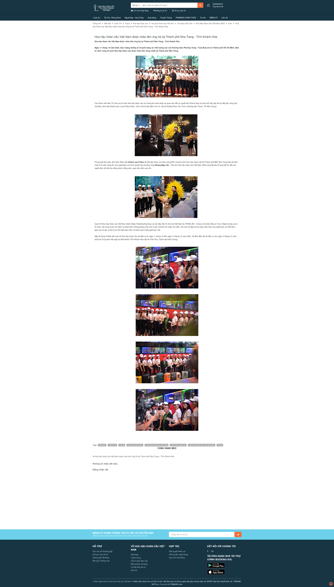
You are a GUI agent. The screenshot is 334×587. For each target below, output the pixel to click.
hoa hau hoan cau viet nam (157, 445)
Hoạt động (152, 17)
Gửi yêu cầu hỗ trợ (100, 554)
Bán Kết (102, 445)
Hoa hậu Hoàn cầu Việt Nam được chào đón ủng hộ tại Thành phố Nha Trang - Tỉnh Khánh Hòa (134, 456)
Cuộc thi (96, 17)
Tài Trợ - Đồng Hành (112, 17)
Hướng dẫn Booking (101, 557)
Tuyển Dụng (136, 557)
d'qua (122, 445)
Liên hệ (225, 17)
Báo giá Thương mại (101, 560)
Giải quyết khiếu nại (177, 551)
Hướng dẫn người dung (178, 554)
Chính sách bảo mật (139, 560)
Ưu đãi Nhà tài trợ (138, 567)
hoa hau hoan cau (135, 445)
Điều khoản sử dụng (139, 564)
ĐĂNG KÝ (214, 17)
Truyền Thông (166, 17)
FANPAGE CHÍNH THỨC (186, 17)
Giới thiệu (135, 554)
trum (220, 445)
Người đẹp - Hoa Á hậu (134, 17)
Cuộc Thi (112, 445)
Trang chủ (97, 23)
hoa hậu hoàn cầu (178, 445)
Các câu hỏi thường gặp (102, 551)
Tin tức (203, 17)
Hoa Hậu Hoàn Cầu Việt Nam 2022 (201, 445)
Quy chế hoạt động (177, 557)
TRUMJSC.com (176, 584)
